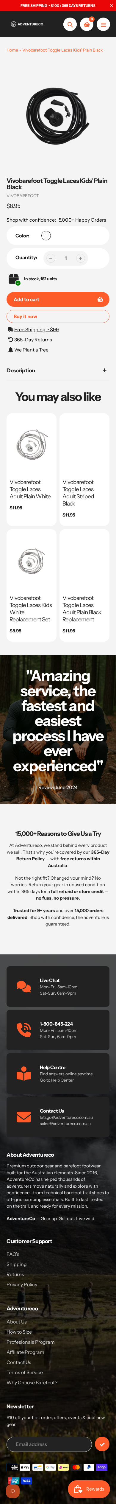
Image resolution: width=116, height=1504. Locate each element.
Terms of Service (25, 1372)
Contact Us (19, 1362)
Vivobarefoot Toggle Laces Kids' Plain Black (62, 50)
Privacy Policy (22, 1284)
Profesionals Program (31, 1342)
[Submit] (102, 1444)
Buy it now (25, 316)
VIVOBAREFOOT (23, 195)
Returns (15, 1274)
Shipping (17, 1264)
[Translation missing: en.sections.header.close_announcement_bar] (112, 6)
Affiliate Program (25, 1352)
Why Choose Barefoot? (32, 1382)
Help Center (62, 1080)
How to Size (19, 1332)
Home (12, 50)
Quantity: (26, 257)
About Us (17, 1322)
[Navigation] (103, 24)
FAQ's (13, 1254)
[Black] (46, 235)
